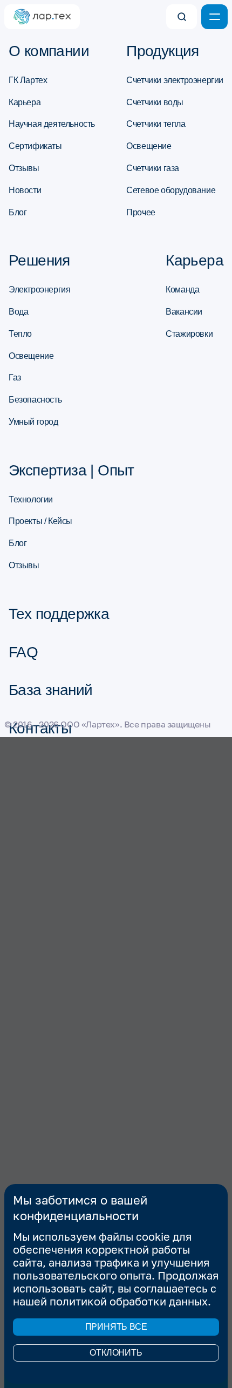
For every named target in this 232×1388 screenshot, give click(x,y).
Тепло (20, 333)
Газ (15, 377)
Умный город (33, 421)
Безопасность (35, 399)
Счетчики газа (152, 168)
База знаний (50, 690)
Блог (17, 212)
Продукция (162, 51)
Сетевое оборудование (170, 190)
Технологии (31, 499)
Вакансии (184, 311)
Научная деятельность (52, 123)
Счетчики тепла (155, 123)
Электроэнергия (39, 289)
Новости (25, 190)
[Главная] (42, 16)
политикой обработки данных (129, 1301)
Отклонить (116, 1352)
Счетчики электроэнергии (174, 80)
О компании (49, 51)
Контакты (40, 728)
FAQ (23, 652)
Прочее (140, 212)
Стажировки (189, 333)
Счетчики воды (154, 102)
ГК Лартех (28, 80)
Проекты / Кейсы (40, 521)
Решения (39, 261)
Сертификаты (35, 146)
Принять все (116, 1326)
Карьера (24, 102)
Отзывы (24, 168)
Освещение (148, 146)
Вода (18, 311)
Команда (182, 289)
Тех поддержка (59, 614)
